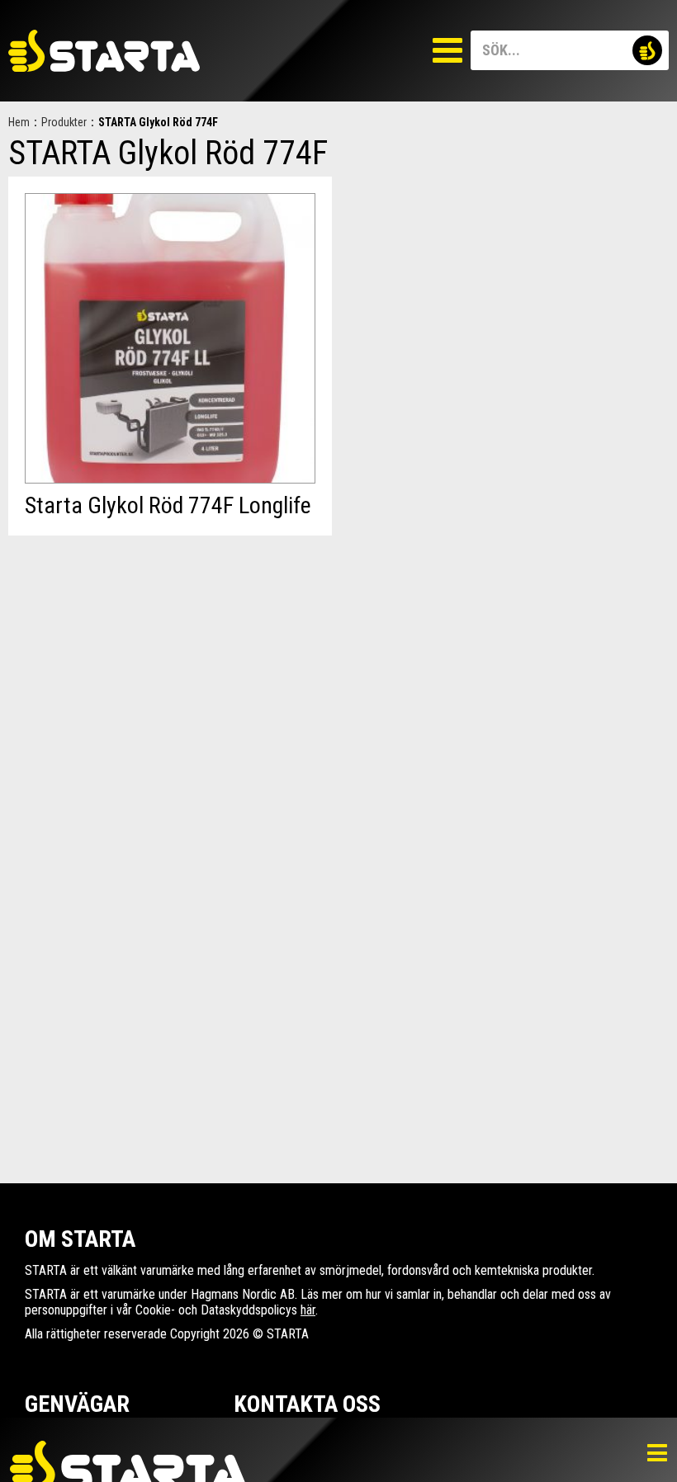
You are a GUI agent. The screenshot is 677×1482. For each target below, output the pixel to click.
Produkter (64, 122)
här (308, 1310)
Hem (19, 122)
